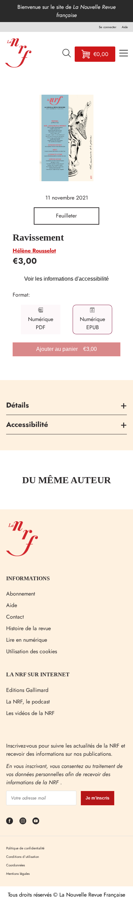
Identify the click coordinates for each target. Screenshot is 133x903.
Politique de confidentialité (25, 848)
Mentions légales (18, 873)
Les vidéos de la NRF (30, 713)
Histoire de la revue (28, 628)
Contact (15, 617)
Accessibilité (27, 424)
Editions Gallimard (27, 690)
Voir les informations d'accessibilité (66, 279)
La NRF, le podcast (28, 702)
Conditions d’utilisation (22, 856)
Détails (17, 405)
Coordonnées (15, 865)
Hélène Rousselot (34, 251)
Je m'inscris (97, 798)
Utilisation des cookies (31, 651)
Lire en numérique (26, 640)
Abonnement (20, 594)
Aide (11, 605)
